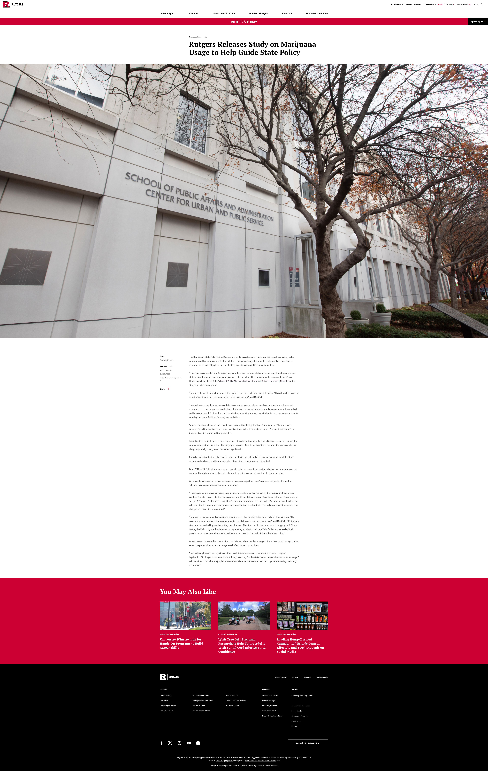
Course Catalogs (268, 700)
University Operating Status (302, 695)
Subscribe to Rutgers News (308, 743)
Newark (409, 4)
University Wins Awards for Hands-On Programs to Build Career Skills (181, 643)
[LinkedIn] (198, 743)
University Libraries (269, 706)
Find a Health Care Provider (236, 700)
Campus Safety (165, 695)
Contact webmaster (271, 766)
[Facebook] (161, 743)
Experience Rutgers (258, 13)
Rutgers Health (429, 4)
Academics (194, 13)
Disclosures (296, 721)
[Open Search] (482, 4)
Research (287, 13)
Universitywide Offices (201, 711)
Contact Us (164, 700)
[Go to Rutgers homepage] (13, 4)
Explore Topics (477, 21)
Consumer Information (300, 716)
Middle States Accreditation (273, 716)
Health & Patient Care (317, 13)
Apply (440, 4)
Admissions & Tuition (224, 13)
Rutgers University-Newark (274, 381)
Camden (417, 4)
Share (162, 389)
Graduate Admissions (201, 695)
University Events (232, 706)
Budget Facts (297, 711)
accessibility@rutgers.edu (224, 761)
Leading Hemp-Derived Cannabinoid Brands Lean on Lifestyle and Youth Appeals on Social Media (300, 645)
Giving (475, 4)
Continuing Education (168, 706)
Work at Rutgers (232, 695)
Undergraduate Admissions (203, 700)
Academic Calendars (270, 695)
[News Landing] (244, 25)
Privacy (294, 726)
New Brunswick (397, 4)
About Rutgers (167, 13)
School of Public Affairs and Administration (238, 381)
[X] (170, 743)
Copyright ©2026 (216, 766)
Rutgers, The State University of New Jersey (236, 766)
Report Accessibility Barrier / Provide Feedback (260, 761)
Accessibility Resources (301, 706)
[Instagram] (179, 743)
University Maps (199, 706)
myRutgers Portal (269, 711)
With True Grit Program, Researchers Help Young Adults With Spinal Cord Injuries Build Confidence (242, 645)
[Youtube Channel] (189, 743)
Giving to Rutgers (166, 711)
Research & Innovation (198, 37)
